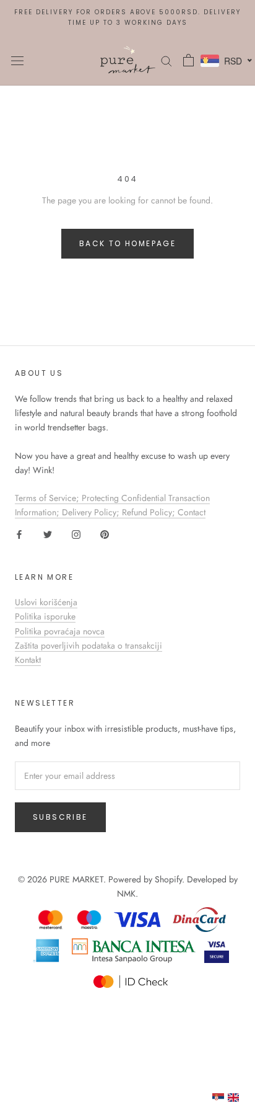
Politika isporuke (45, 616)
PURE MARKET (76, 879)
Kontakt (28, 660)
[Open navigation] (17, 60)
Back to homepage (127, 243)
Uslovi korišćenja (46, 602)
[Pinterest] (104, 533)
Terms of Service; (48, 498)
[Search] (166, 60)
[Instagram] (76, 533)
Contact (191, 512)
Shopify (168, 879)
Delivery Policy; (92, 512)
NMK (126, 893)
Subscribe (60, 817)
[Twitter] (47, 533)
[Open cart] (188, 60)
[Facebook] (19, 533)
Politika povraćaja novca (60, 631)
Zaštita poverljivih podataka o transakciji (88, 645)
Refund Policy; (150, 512)
